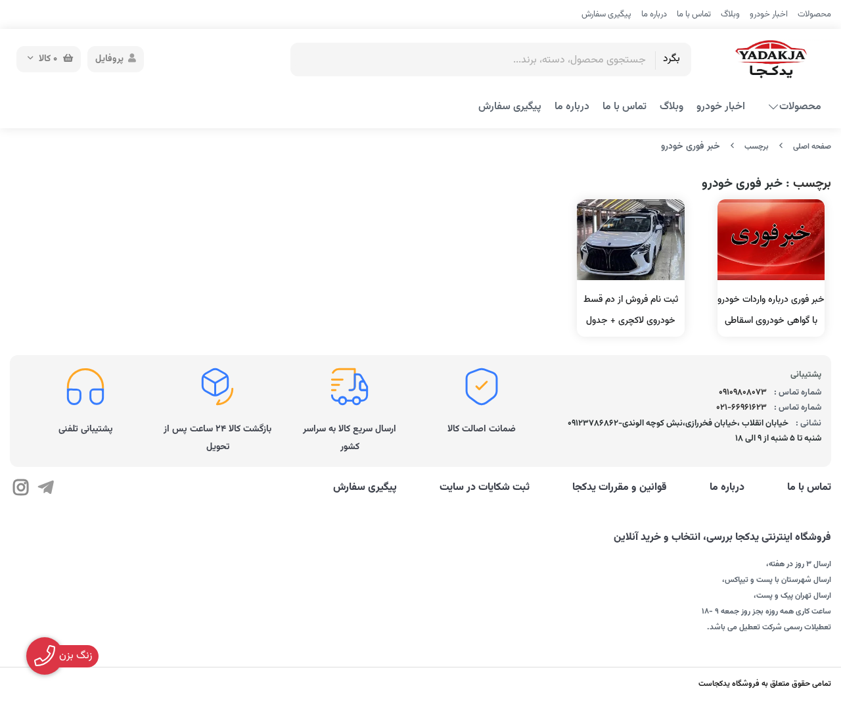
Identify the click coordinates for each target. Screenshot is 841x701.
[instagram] (21, 490)
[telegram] (45, 490)
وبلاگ (730, 14)
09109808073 (743, 392)
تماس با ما (694, 14)
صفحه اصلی (812, 147)
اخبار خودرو (769, 14)
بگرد (671, 59)
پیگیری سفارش (606, 14)
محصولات (814, 14)
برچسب (756, 147)
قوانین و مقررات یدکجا (619, 488)
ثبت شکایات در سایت (485, 488)
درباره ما (654, 14)
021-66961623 (741, 407)
